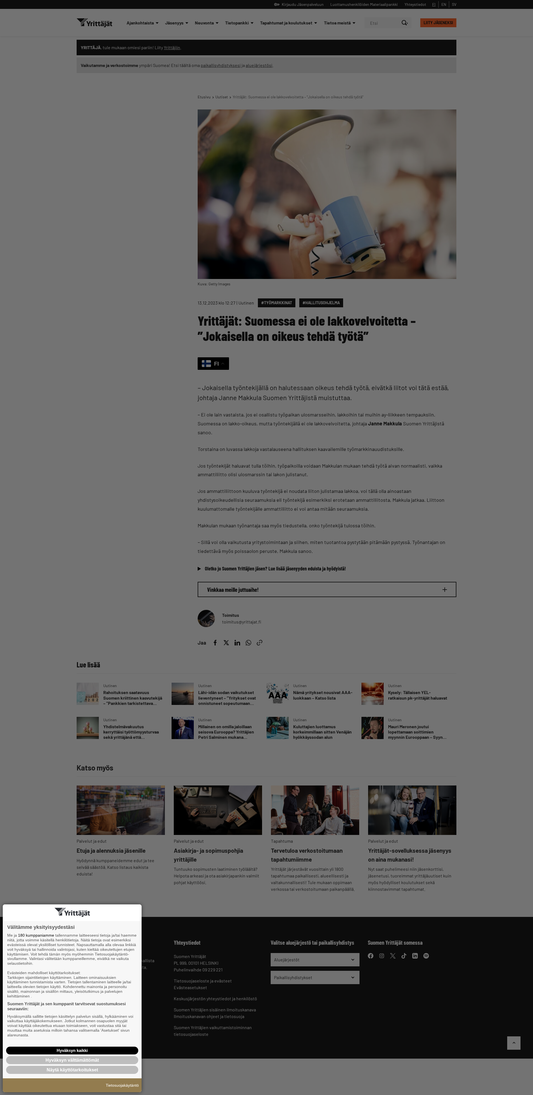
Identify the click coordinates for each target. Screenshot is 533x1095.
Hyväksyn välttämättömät (72, 1060)
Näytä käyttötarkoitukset (72, 1069)
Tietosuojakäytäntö (122, 1085)
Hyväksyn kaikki (72, 1050)
